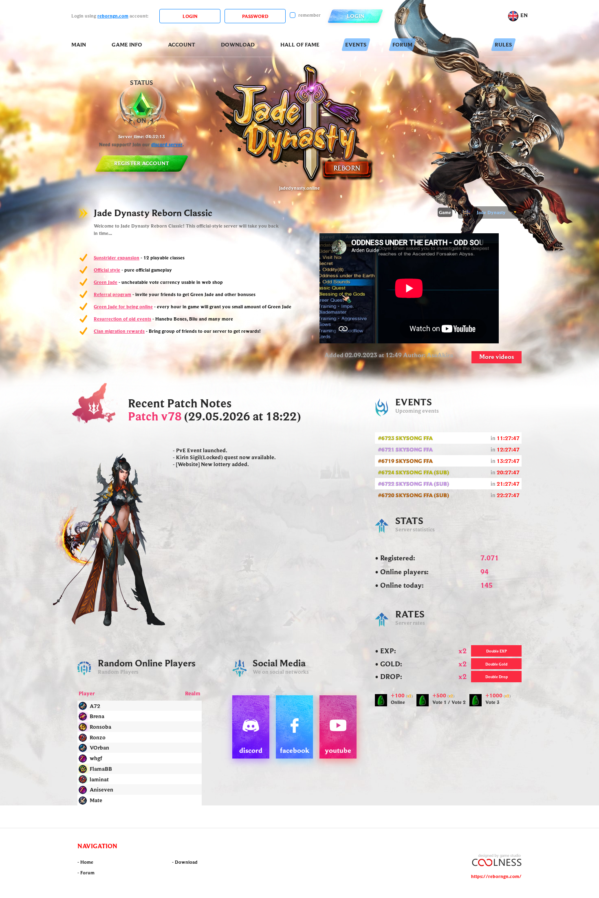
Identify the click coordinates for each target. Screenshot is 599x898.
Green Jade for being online (123, 306)
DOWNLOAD (238, 44)
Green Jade (105, 282)
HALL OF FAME (299, 44)
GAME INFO (127, 44)
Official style (107, 270)
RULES (503, 44)
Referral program (112, 294)
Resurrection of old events (122, 319)
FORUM (402, 44)
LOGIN (355, 16)
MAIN (78, 44)
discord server (167, 144)
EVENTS (356, 44)
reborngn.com (112, 16)
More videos (496, 356)
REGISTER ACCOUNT (141, 163)
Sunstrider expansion (116, 257)
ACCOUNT (181, 44)
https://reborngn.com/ (496, 876)
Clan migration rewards (119, 331)
